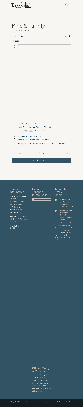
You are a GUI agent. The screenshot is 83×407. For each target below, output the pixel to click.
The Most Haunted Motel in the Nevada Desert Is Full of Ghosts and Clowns (66, 215)
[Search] (65, 5)
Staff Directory (15, 207)
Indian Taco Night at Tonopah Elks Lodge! (35, 127)
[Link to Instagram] (71, 404)
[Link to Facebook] (68, 404)
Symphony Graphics (65, 402)
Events (14, 30)
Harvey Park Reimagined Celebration (33, 140)
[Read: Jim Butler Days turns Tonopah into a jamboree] (57, 201)
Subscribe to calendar (40, 160)
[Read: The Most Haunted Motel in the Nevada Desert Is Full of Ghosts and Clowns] (57, 211)
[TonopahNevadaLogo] (21, 5)
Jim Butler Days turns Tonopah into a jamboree (66, 202)
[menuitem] (65, 5)
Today (41, 153)
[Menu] (70, 5)
